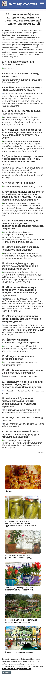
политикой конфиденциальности (16, 669)
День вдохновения (22, 4)
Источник (40, 453)
